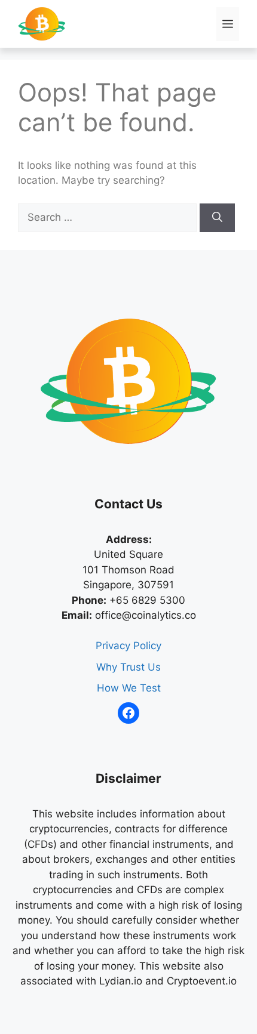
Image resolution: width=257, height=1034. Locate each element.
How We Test (129, 688)
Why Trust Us (128, 667)
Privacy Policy (128, 646)
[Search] (217, 217)
